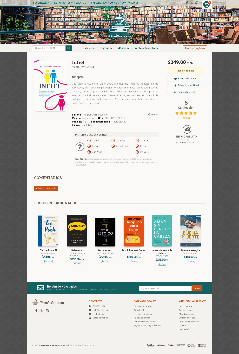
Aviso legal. (139, 310)
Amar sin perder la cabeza (162, 251)
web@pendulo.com (101, 310)
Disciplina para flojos (133, 250)
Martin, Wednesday (83, 67)
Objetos (105, 48)
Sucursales (40, 2)
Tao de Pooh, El (48, 250)
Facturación (184, 329)
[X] (191, 3)
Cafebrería (98, 2)
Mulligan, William (105, 253)
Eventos (81, 2)
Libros (88, 48)
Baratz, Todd (162, 256)
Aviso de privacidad (143, 306)
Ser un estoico (105, 250)
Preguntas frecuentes (189, 321)
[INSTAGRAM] (196, 3)
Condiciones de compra (144, 321)
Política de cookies (142, 318)
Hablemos (76, 250)
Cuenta (182, 325)
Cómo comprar (186, 306)
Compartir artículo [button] (186, 92)
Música (122, 48)
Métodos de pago (187, 314)
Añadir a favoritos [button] (187, 78)
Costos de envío (186, 310)
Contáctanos (130, 2)
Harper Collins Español (96, 114)
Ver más (154, 114)
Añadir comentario (46, 188)
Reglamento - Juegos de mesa (147, 325)
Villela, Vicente (133, 253)
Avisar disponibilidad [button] (188, 85)
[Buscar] (69, 48)
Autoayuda (88, 118)
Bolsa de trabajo (100, 318)
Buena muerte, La (190, 250)
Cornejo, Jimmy (76, 253)
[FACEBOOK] (187, 3)
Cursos (114, 2)
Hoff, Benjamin (48, 253)
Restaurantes (62, 2)
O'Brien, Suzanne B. (190, 253)
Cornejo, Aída (76, 256)
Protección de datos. (143, 314)
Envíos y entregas (187, 318)
